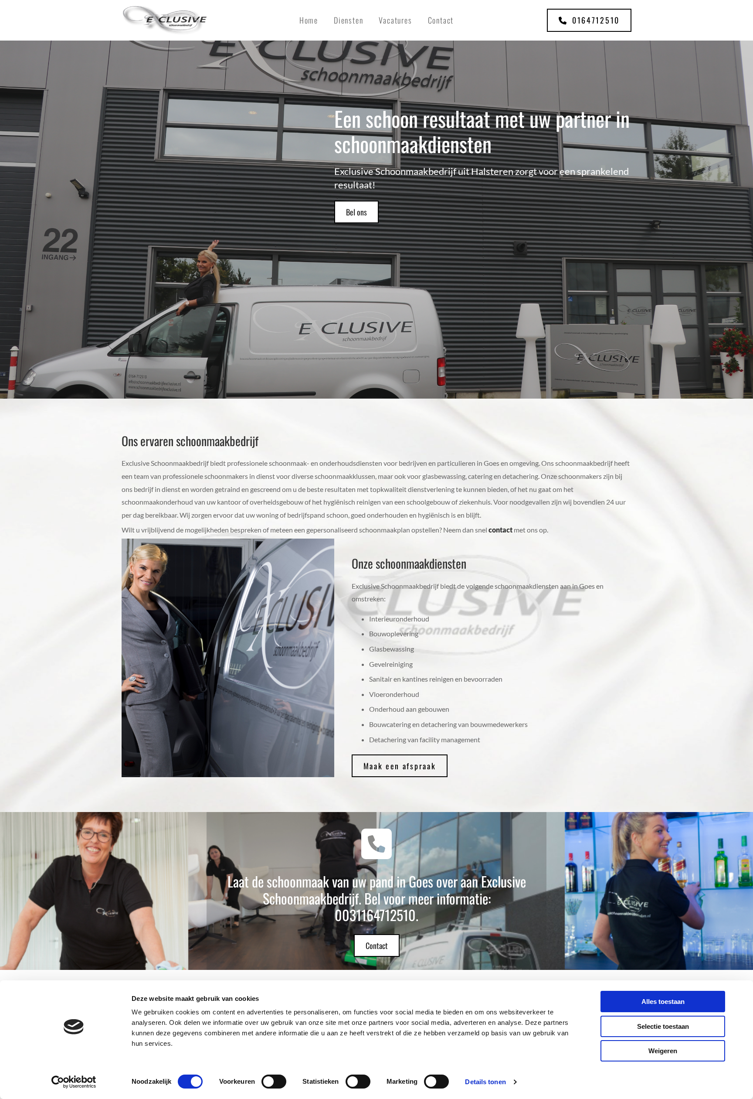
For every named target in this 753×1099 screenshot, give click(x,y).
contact (500, 530)
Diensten (348, 20)
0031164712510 (375, 914)
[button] (589, 20)
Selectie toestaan (663, 1026)
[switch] (273, 1082)
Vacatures (395, 20)
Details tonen (485, 1081)
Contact (441, 20)
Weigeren (662, 1051)
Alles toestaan (663, 1001)
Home (308, 20)
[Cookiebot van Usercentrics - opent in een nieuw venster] (74, 1082)
